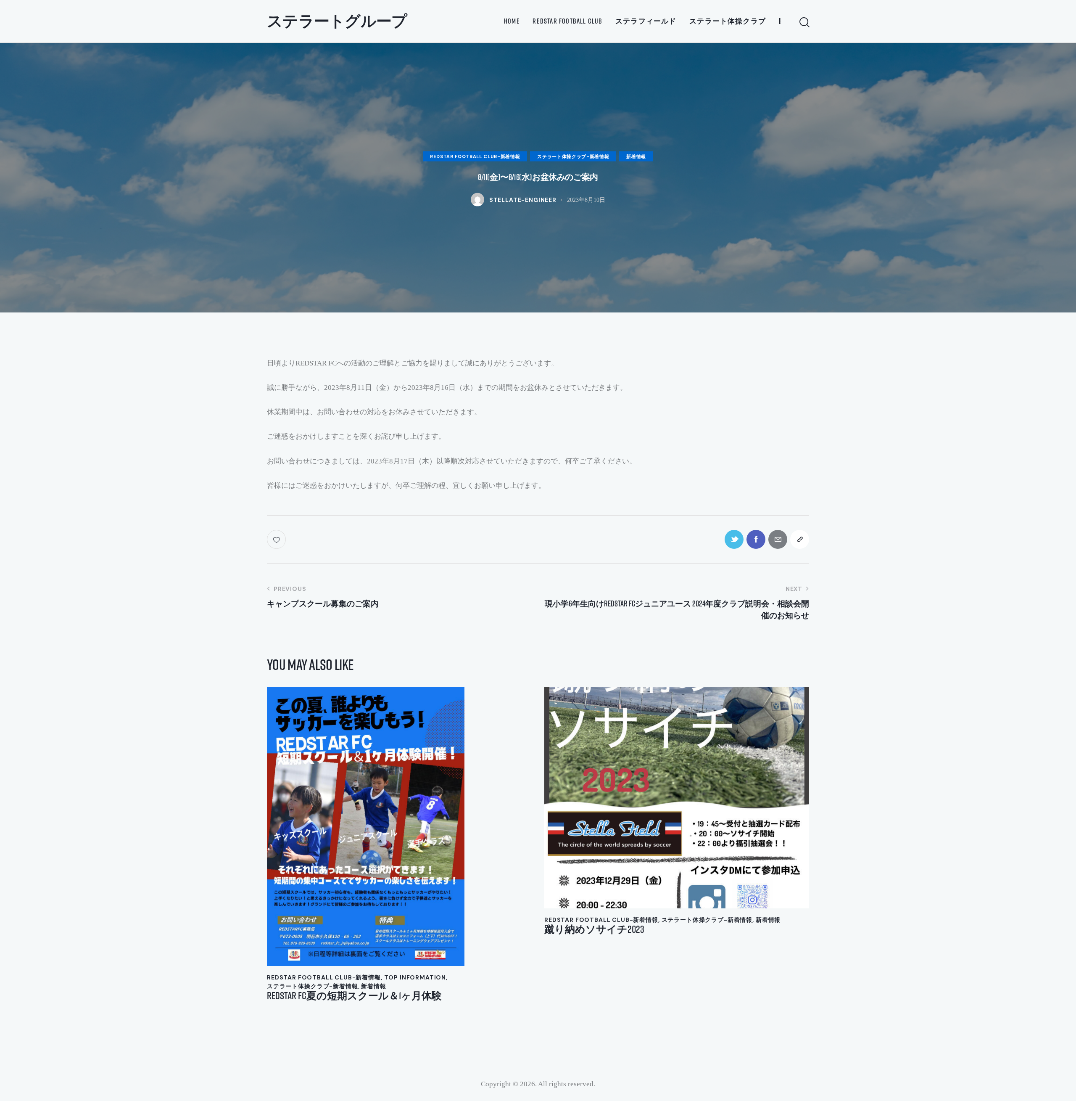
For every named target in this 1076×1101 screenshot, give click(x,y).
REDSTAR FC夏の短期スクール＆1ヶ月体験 (354, 996)
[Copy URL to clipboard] (799, 539)
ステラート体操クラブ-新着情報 (573, 156)
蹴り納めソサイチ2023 (594, 929)
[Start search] (804, 22)
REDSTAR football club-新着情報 (475, 156)
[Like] (277, 539)
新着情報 (636, 156)
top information (415, 977)
